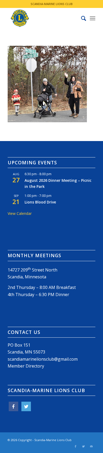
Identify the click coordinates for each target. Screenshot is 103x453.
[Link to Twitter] (83, 446)
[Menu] (92, 18)
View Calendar (20, 213)
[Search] (81, 18)
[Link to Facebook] (75, 446)
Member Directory (26, 366)
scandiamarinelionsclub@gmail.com (43, 359)
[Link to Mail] (91, 446)
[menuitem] (81, 18)
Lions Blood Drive (40, 202)
